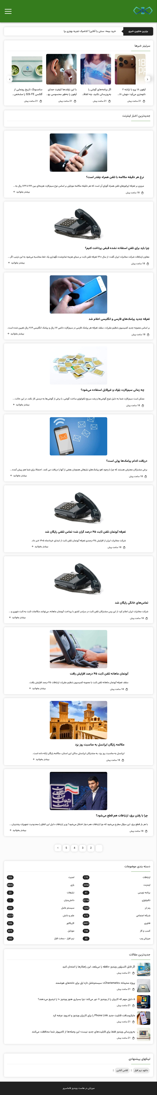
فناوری (116, 923)
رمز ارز (116, 908)
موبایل (41, 931)
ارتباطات (117, 877)
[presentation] (147, 79)
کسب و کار (117, 931)
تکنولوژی (116, 900)
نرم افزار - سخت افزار (41, 939)
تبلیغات (41, 893)
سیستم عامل (41, 908)
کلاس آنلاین (122, 1070)
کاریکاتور (41, 923)
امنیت (41, 877)
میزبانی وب (117, 939)
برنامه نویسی (117, 893)
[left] (58, 848)
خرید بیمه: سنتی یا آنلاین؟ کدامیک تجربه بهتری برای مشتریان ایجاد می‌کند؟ (77, 31)
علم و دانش (40, 916)
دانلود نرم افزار (141, 1070)
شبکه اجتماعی (117, 916)
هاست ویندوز (78, 1088)
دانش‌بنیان (42, 900)
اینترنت (116, 885)
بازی (40, 885)
